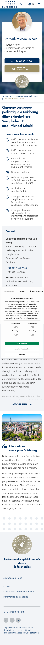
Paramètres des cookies (15, 597)
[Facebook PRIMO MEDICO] (12, 620)
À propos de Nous (12, 578)
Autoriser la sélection (22, 349)
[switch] (32, 327)
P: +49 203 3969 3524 (16, 268)
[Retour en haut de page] (39, 641)
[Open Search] (21, 4)
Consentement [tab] (9, 291)
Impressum (9, 586)
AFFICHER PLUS (19, 404)
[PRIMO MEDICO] (9, 4)
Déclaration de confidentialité (18, 591)
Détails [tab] (22, 291)
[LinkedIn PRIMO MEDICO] (6, 620)
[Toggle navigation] (39, 4)
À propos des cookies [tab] (35, 291)
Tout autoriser (22, 343)
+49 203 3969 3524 (23, 61)
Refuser (22, 354)
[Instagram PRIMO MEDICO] (18, 620)
